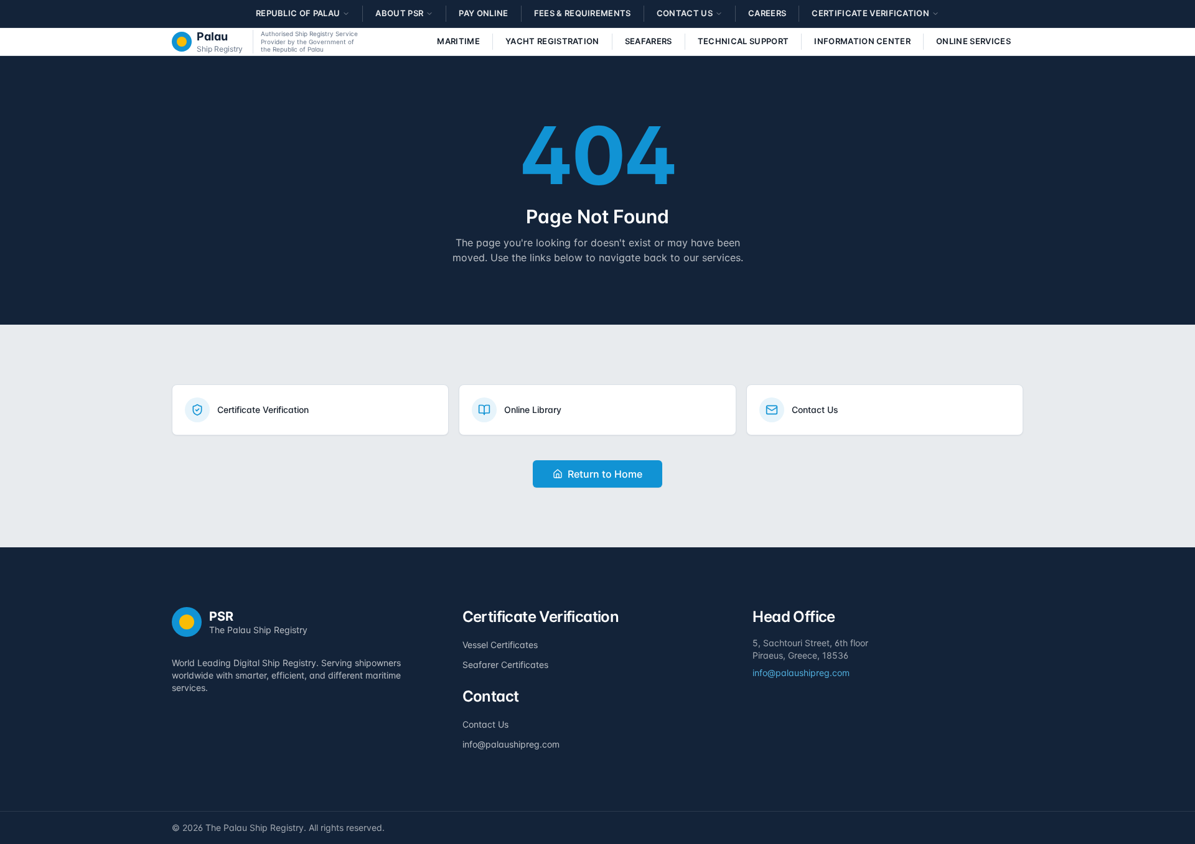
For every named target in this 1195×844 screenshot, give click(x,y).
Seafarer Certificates (505, 664)
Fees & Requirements (582, 13)
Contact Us (485, 724)
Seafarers (648, 41)
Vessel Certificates (500, 644)
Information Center (862, 41)
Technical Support (743, 41)
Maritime (458, 41)
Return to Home (605, 474)
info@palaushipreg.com (511, 744)
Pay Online (483, 13)
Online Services (973, 41)
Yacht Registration (552, 41)
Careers (767, 13)
